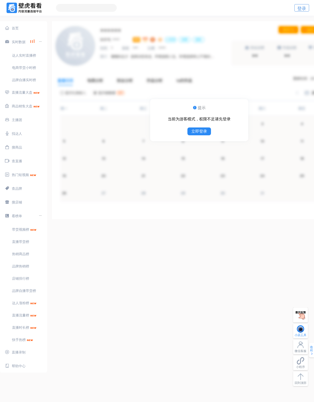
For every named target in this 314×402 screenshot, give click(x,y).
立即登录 (199, 131)
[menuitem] (23, 28)
